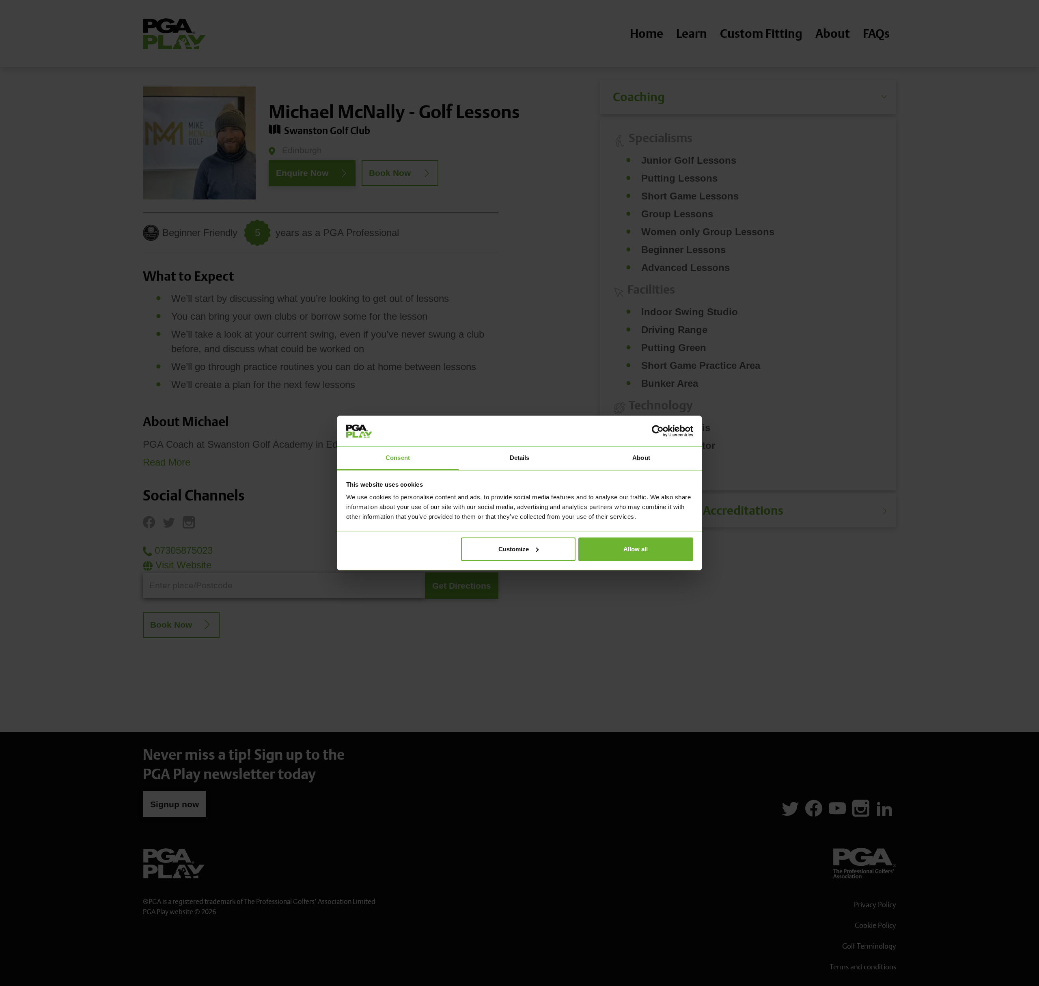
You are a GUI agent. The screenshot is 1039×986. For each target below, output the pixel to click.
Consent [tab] (398, 457)
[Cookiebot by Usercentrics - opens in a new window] (657, 431)
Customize (513, 549)
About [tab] (641, 457)
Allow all (635, 549)
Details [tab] (520, 457)
